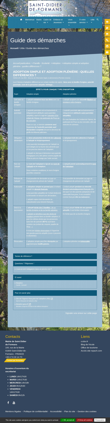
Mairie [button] (39, 20)
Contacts (12, 336)
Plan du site (69, 411)
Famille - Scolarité (41, 63)
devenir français (41, 189)
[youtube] (14, 402)
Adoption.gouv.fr (23, 304)
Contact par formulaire (15, 360)
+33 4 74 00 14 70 (13, 357)
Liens (85, 336)
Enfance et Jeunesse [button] (58, 21)
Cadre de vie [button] (47, 21)
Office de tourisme (89, 347)
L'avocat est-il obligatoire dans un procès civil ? (34, 269)
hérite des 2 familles (42, 208)
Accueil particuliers (22, 63)
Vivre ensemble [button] (72, 21)
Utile (22, 48)
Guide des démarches (37, 48)
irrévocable (85, 241)
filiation (90, 100)
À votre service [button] (82, 21)
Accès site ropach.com (91, 351)
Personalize (99, 420)
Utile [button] (92, 20)
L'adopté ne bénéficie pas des (38, 214)
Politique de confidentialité (36, 411)
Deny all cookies (85, 420)
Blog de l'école (87, 344)
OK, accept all (68, 420)
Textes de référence (23, 256)
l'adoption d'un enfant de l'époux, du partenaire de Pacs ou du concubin (42, 118)
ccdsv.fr (84, 341)
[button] (21, 20)
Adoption (56, 63)
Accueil (14, 48)
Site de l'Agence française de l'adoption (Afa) (34, 299)
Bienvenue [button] (29, 20)
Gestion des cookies (87, 411)
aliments (57, 138)
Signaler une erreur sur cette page (81, 313)
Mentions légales (13, 411)
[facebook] (8, 402)
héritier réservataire (42, 231)
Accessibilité (56, 411)
